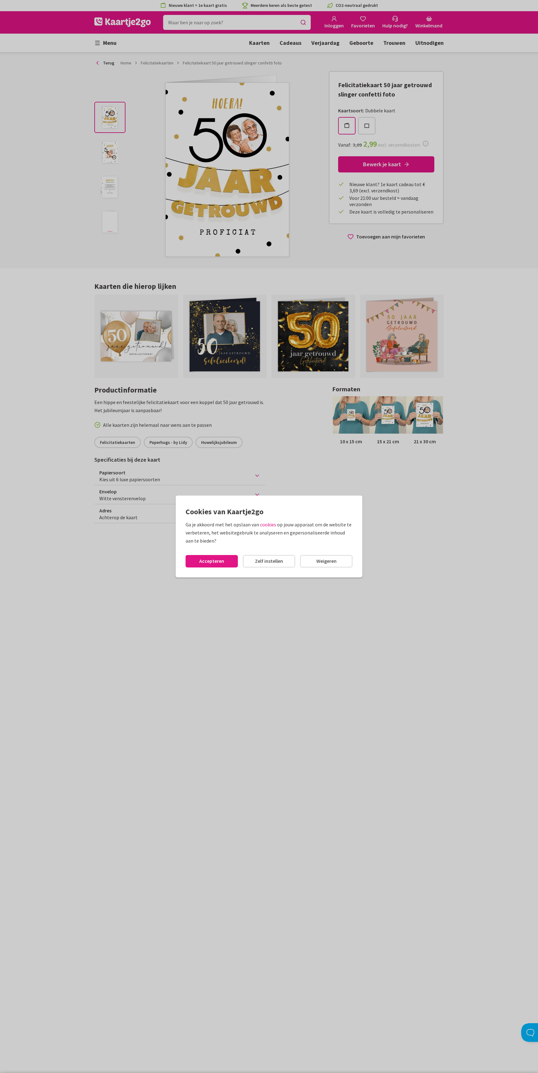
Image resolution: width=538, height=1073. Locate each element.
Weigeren (326, 561)
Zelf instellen (269, 561)
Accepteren (211, 561)
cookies (268, 524)
